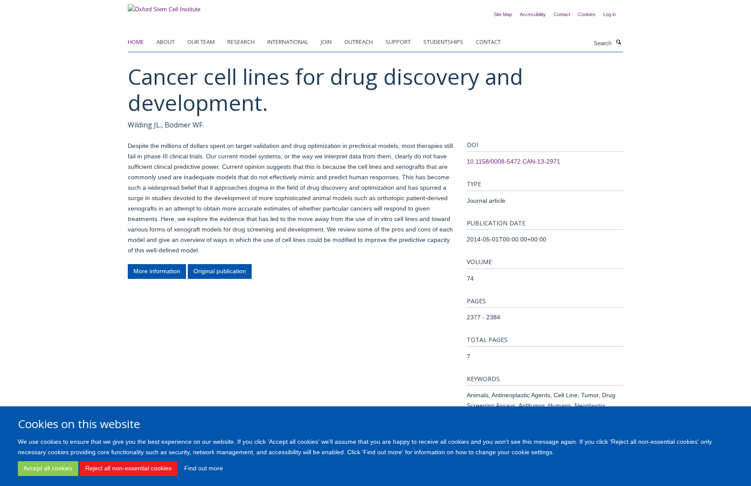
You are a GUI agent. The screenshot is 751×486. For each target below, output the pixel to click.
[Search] (618, 42)
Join (326, 42)
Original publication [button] (219, 271)
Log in (609, 14)
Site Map (503, 14)
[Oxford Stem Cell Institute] (164, 6)
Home (136, 42)
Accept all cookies (48, 468)
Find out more (203, 468)
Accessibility (533, 14)
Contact (562, 14)
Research (241, 42)
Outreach (358, 42)
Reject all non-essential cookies (128, 468)
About (165, 42)
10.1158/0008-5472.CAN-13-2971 (513, 161)
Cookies (586, 14)
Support (398, 42)
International (287, 42)
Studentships (443, 42)
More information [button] (156, 271)
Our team (201, 42)
